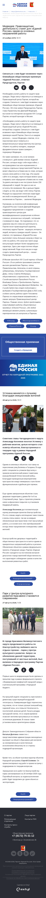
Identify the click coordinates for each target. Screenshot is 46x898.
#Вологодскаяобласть (31, 321)
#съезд (33, 326)
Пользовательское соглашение (23, 870)
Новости (31, 11)
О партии (8, 815)
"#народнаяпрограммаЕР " (23, 578)
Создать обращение (23, 350)
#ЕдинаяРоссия (15, 326)
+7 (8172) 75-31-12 (23, 835)
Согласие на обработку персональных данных (23, 878)
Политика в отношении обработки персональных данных (23, 875)
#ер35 (23, 573)
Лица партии (30, 815)
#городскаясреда (23, 584)
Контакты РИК (30, 819)
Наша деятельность (18, 11)
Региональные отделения (10, 820)
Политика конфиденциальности (23, 872)
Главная (5, 11)
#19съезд (11, 321)
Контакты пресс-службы (11, 826)
